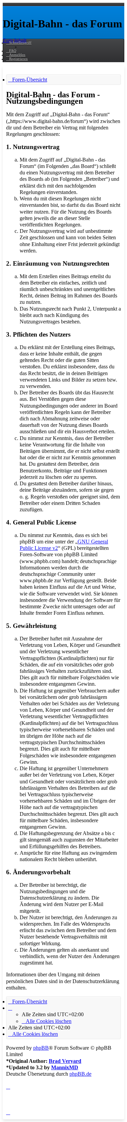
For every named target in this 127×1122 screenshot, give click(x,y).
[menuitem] (11, 51)
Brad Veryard (65, 1061)
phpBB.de (80, 1074)
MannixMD (64, 1067)
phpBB (41, 1048)
